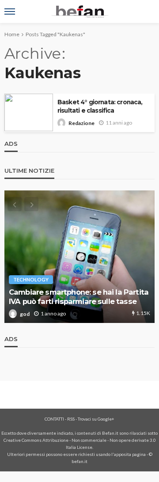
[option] (79, 256)
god (25, 314)
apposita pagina (130, 454)
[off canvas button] (9, 11)
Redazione (81, 123)
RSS (71, 418)
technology (31, 279)
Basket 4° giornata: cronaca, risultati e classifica (99, 106)
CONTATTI (54, 418)
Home (11, 34)
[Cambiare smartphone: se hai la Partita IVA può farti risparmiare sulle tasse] (79, 256)
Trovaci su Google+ (96, 418)
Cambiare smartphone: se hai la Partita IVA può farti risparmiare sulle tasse (78, 297)
